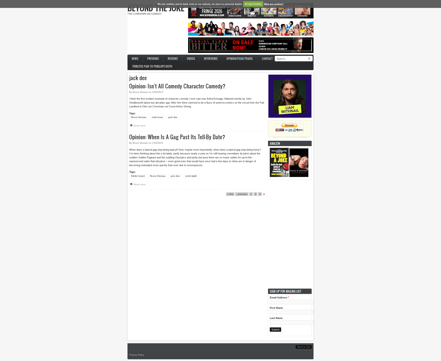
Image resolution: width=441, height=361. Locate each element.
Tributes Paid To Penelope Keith (152, 66)
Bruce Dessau (138, 117)
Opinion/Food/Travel (240, 58)
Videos (191, 58)
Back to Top (303, 347)
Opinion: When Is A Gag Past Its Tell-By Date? (177, 137)
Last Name (276, 318)
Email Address (279, 297)
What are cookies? (274, 4)
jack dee (172, 117)
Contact (267, 58)
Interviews (211, 58)
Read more (140, 125)
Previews (153, 58)
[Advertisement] (290, 234)
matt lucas (157, 117)
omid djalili (191, 176)
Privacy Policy (136, 355)
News (135, 58)
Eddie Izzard (138, 176)
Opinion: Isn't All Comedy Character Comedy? (177, 86)
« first (230, 194)
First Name (276, 307)
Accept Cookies (253, 4)
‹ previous (241, 194)
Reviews (173, 58)
